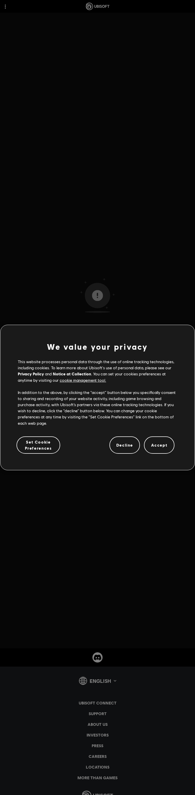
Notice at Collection (72, 373)
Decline (124, 445)
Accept (159, 445)
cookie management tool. (83, 380)
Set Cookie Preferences (38, 444)
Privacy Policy (31, 373)
